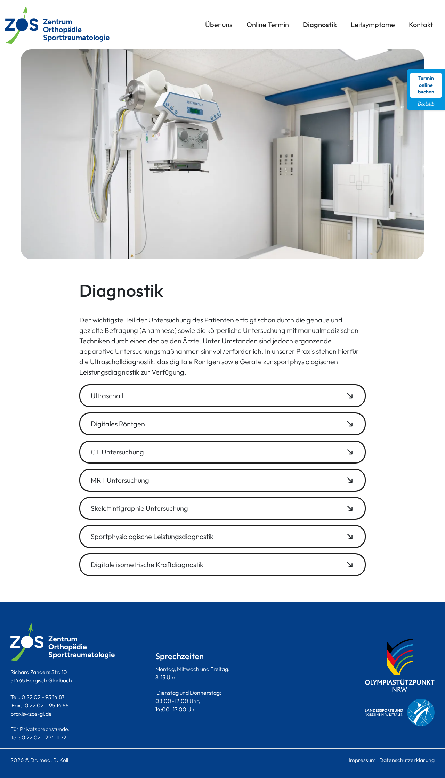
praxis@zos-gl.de (31, 713)
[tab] (222, 396)
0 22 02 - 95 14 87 (43, 697)
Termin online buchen (426, 85)
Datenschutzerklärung (407, 759)
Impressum (362, 759)
